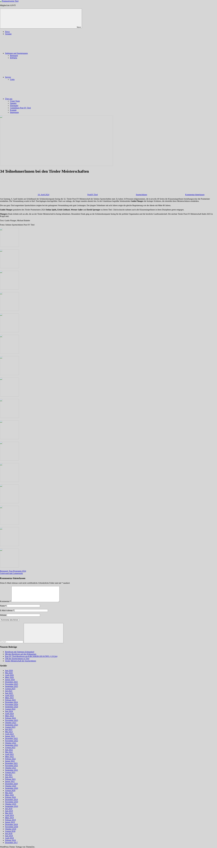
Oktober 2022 (10, 743)
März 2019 (9, 818)
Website (3, 615)
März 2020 (9, 795)
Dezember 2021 (11, 763)
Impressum (14, 112)
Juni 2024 (9, 711)
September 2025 (11, 686)
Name (3, 606)
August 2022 (10, 747)
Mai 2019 (9, 813)
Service (8, 77)
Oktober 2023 (10, 723)
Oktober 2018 (10, 829)
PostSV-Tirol (92, 195)
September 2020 (11, 788)
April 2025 (9, 695)
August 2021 (10, 772)
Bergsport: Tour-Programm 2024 (13, 571)
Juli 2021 (8, 775)
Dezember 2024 (11, 702)
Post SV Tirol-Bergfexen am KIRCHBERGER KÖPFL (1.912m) (31, 656)
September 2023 (11, 725)
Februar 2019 (10, 820)
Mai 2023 (9, 732)
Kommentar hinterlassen (194, 195)
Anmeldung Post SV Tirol (20, 108)
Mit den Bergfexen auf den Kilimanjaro (20, 654)
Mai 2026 (9, 673)
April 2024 (9, 713)
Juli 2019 (8, 809)
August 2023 (10, 727)
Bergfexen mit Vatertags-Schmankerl (19, 652)
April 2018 (9, 838)
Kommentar (5, 601)
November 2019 (11, 802)
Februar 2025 (10, 700)
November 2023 (11, 720)
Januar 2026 (10, 680)
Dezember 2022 (11, 738)
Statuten (13, 103)
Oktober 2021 (10, 768)
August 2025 (10, 689)
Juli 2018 (8, 833)
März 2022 (9, 756)
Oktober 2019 (10, 804)
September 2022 (11, 745)
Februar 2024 (10, 718)
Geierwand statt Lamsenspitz (11, 573)
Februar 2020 (10, 797)
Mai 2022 (9, 752)
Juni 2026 (9, 670)
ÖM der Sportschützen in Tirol (17, 659)
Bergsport (14, 55)
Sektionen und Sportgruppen (16, 53)
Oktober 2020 (10, 786)
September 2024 (11, 707)
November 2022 (11, 741)
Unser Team (15, 101)
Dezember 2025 (11, 682)
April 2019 (9, 815)
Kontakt (13, 110)
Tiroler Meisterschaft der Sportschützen (20, 661)
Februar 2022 (10, 759)
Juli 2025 (8, 691)
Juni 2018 (9, 836)
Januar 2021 (10, 781)
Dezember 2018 (11, 824)
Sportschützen (141, 195)
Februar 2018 (10, 840)
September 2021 (11, 770)
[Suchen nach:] (12, 642)
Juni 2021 (9, 777)
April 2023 (9, 734)
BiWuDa (13, 58)
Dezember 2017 (11, 842)
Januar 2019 (10, 822)
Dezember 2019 (11, 799)
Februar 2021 (10, 779)
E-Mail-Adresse (7, 610)
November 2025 (11, 684)
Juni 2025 (9, 693)
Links (12, 79)
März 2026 (9, 677)
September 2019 (11, 806)
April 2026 (9, 675)
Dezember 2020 (11, 784)
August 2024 (10, 709)
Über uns (8, 99)
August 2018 (10, 831)
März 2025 (9, 698)
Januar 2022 (10, 761)
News (7, 32)
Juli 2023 (8, 729)
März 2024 (9, 716)
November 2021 (11, 766)
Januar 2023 (10, 736)
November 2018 (11, 827)
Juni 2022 (9, 750)
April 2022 (9, 754)
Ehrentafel (14, 105)
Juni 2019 (9, 811)
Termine (8, 34)
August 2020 (10, 790)
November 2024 (11, 704)
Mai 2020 (9, 793)
